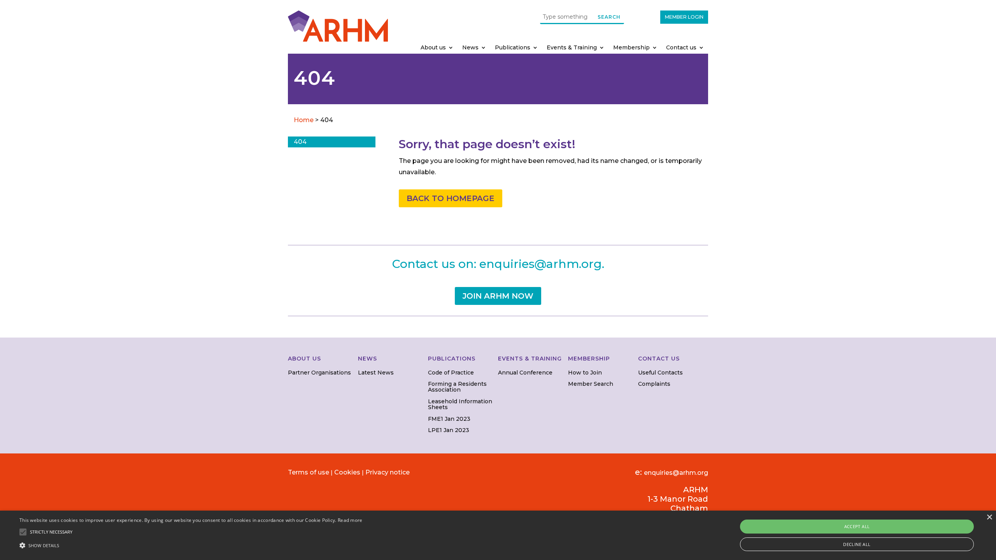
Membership (631, 48)
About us (433, 48)
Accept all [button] (857, 526)
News (470, 48)
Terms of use (308, 472)
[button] (191, 545)
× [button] (989, 517)
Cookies (347, 472)
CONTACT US (659, 358)
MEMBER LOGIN (684, 17)
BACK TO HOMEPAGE (450, 198)
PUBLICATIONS (451, 358)
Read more (350, 520)
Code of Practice (451, 372)
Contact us (681, 48)
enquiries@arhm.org (540, 264)
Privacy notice (387, 472)
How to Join (585, 372)
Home (304, 120)
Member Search (590, 383)
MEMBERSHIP (589, 358)
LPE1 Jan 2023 (448, 430)
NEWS (367, 358)
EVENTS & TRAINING (530, 358)
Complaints (654, 383)
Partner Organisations (319, 372)
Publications (512, 48)
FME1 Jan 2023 (449, 418)
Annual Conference (525, 372)
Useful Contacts (660, 372)
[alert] (498, 535)
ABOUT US (304, 358)
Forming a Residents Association (457, 386)
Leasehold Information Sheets (460, 404)
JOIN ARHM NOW (498, 296)
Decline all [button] (856, 544)
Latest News (376, 372)
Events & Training (572, 48)
